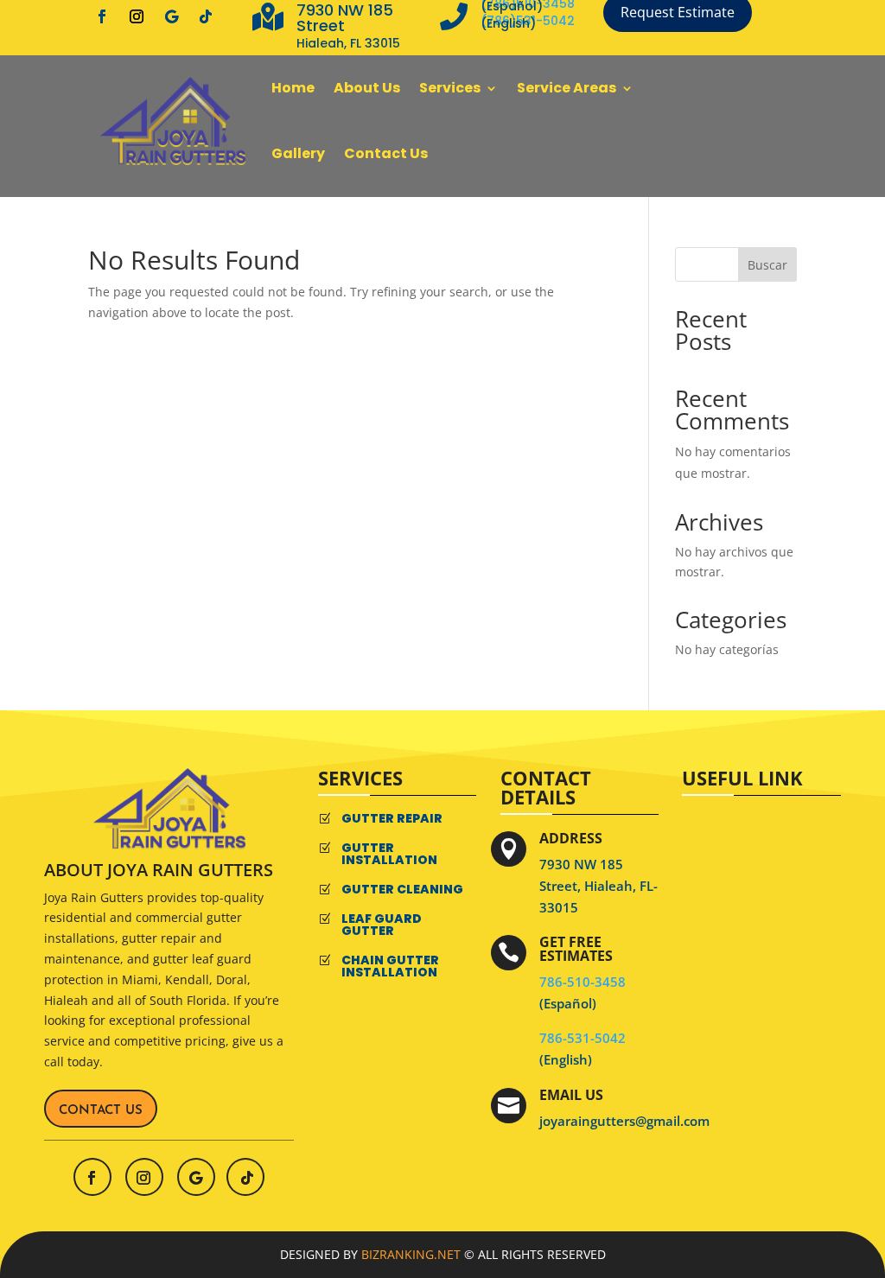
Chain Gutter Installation (390, 966)
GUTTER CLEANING (402, 889)
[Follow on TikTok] (206, 16)
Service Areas (566, 88)
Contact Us (386, 153)
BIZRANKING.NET (411, 1254)
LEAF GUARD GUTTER (381, 924)
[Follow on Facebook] (102, 16)
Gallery (298, 153)
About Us (367, 88)
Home (293, 88)
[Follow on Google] (171, 16)
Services (450, 88)
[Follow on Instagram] (136, 16)
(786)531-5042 (529, 20)
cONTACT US (101, 1110)
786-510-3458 (584, 981)
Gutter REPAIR (391, 818)
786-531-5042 (582, 1037)
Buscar (767, 265)
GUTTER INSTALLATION (389, 853)
